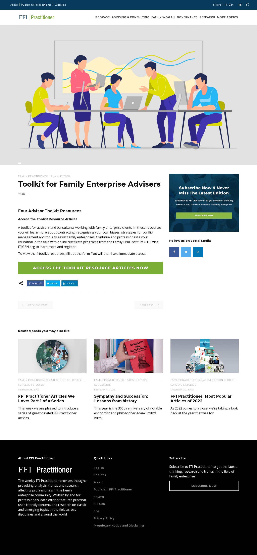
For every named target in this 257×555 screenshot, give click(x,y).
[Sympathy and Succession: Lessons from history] (128, 356)
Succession (102, 384)
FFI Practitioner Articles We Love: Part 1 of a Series (46, 398)
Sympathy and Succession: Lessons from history (121, 398)
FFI (23, 193)
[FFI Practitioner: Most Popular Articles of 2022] (204, 356)
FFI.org (217, 4)
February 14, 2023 (104, 389)
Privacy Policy (104, 518)
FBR (97, 511)
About (14, 4)
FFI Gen (229, 4)
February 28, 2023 (29, 389)
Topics (99, 468)
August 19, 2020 (60, 176)
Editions (100, 475)
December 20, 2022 (182, 389)
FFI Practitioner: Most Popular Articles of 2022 (201, 398)
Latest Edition (60, 379)
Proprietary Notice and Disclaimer (119, 525)
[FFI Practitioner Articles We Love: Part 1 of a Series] (52, 356)
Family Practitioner (33, 176)
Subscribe (60, 4)
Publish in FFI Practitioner (36, 4)
